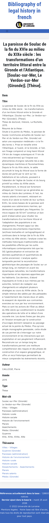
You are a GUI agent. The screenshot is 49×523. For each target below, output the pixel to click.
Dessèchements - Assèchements (18, 467)
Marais (5, 470)
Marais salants (9, 473)
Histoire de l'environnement (16, 457)
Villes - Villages (9, 447)
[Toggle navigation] (7, 31)
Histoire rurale (9, 460)
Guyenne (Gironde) (11, 450)
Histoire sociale (9, 463)
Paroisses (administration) (15, 454)
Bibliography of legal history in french (24, 10)
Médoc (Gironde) (10, 476)
